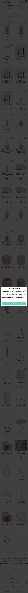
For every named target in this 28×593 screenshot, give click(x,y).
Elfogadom (14, 303)
